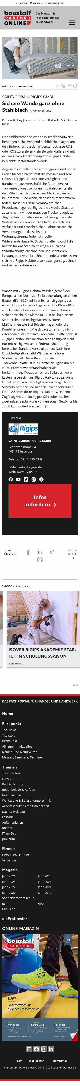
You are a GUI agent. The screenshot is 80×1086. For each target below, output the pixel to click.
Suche (24, 3)
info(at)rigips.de (30, 467)
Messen (38, 3)
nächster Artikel (72, 552)
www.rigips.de (27, 472)
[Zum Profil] (41, 479)
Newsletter (56, 3)
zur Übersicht (10, 552)
